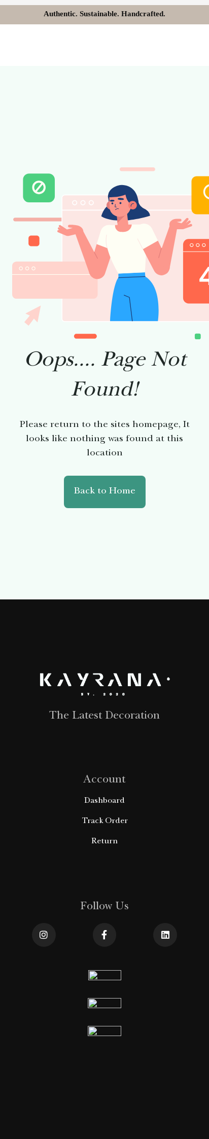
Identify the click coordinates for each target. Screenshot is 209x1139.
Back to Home (104, 491)
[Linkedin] (165, 935)
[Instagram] (44, 935)
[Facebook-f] (105, 935)
